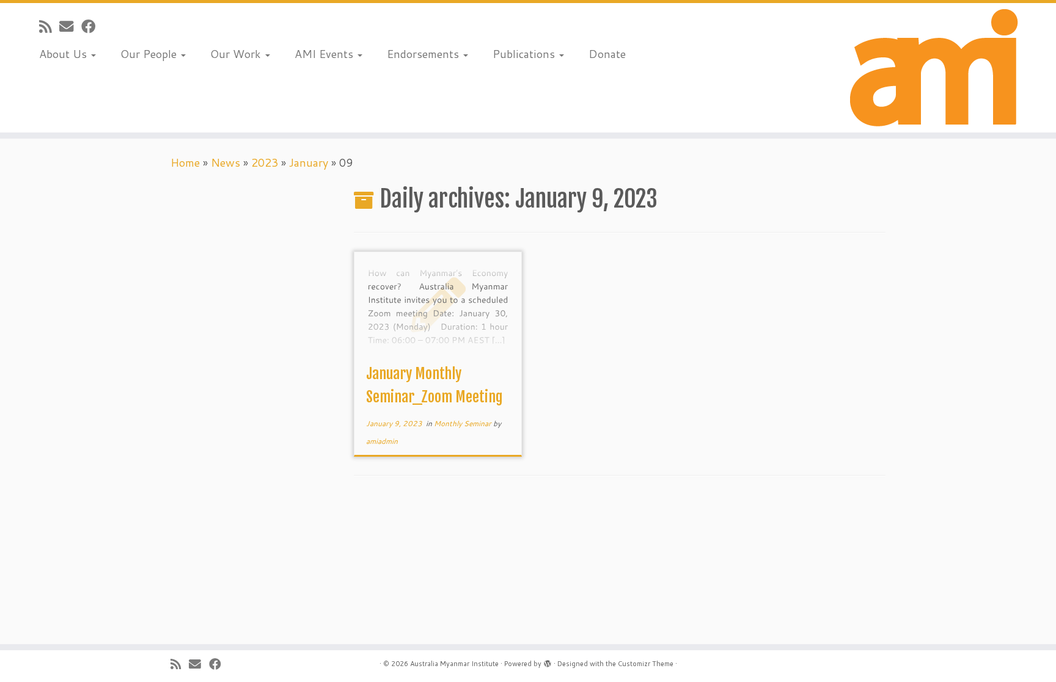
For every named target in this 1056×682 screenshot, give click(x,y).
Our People (150, 54)
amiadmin (382, 441)
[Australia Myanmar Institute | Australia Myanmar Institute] (934, 67)
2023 (264, 162)
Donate (607, 54)
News (225, 162)
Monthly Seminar (463, 423)
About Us (64, 54)
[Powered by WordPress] (547, 661)
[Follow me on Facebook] (92, 26)
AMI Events (325, 54)
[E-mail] (70, 26)
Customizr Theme (645, 664)
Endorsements (424, 54)
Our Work (237, 54)
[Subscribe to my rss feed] (49, 26)
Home (185, 162)
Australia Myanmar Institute (454, 664)
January (308, 162)
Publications (525, 54)
